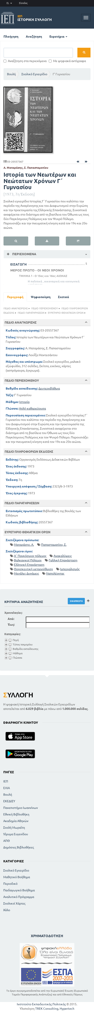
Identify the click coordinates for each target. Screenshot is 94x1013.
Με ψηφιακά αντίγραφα (69, 61)
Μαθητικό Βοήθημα (16, 877)
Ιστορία (24, 402)
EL (8, 3)
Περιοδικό (10, 883)
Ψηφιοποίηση (40, 297)
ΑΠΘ (6, 841)
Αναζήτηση (34, 36)
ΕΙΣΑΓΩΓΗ (18, 264)
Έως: (11, 624)
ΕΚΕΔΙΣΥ (9, 801)
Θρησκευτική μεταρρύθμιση (33, 569)
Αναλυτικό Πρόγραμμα (18, 897)
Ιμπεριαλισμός (70, 569)
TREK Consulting (46, 1008)
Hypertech (67, 1008)
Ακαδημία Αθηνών (15, 821)
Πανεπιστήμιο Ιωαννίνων (20, 808)
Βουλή (11, 74)
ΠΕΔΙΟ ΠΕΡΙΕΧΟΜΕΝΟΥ (44, 308)
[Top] (86, 322)
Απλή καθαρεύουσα (32, 408)
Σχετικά (63, 297)
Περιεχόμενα (23, 254)
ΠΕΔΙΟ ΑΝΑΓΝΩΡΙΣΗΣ (15, 308)
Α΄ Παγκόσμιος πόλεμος (30, 556)
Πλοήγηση (10, 36)
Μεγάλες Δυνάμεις (26, 573)
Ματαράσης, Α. (24, 544)
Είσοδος (23, 3)
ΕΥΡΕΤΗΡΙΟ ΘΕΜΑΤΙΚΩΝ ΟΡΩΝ (66, 312)
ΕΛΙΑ (6, 788)
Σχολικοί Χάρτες (14, 903)
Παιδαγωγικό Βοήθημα (19, 890)
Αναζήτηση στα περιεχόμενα (27, 61)
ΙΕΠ (5, 781)
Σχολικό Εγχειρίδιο (34, 74)
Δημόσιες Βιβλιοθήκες (18, 847)
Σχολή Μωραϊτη (14, 827)
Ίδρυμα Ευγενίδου (15, 834)
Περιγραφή (15, 297)
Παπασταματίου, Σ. (53, 544)
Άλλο (6, 910)
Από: (11, 619)
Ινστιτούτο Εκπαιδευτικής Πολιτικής (41, 1004)
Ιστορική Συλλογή (34, 18)
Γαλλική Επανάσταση (63, 560)
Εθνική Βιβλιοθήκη (16, 814)
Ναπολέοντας (55, 573)
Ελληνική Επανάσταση (29, 564)
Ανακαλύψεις (63, 556)
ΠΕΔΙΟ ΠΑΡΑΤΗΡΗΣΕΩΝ (31, 312)
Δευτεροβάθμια (49, 388)
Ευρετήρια (57, 36)
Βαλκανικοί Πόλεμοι (28, 560)
